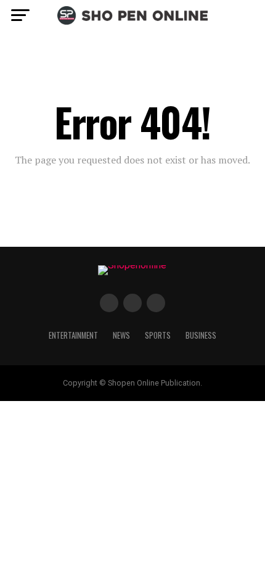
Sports (158, 335)
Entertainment (73, 335)
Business (201, 335)
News (121, 335)
